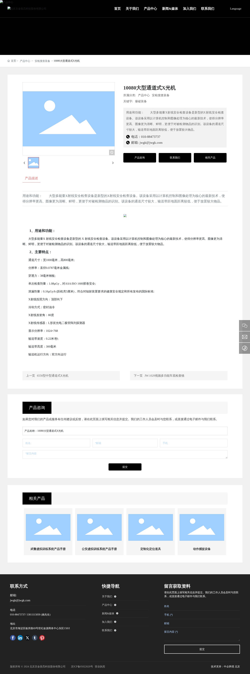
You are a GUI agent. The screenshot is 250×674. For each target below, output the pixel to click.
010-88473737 (17, 614)
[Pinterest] (42, 638)
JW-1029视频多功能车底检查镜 (164, 375)
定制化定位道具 (150, 548)
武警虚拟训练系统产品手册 (48, 548)
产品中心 (25, 61)
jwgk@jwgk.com (20, 600)
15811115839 (33, 614)
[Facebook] (13, 638)
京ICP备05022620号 (82, 666)
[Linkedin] (20, 638)
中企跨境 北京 (232, 666)
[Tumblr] (35, 638)
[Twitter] (27, 638)
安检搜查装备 (42, 61)
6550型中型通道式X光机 (52, 375)
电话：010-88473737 (145, 137)
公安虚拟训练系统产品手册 (99, 548)
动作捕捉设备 (202, 548)
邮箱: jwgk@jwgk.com (146, 142)
